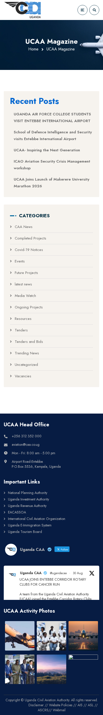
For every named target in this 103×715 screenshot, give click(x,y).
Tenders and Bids (29, 341)
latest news (23, 284)
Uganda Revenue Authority (27, 505)
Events (20, 261)
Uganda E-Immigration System (30, 525)
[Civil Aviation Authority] (22, 10)
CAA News (23, 227)
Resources (23, 318)
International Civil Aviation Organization (36, 518)
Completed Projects (30, 238)
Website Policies (60, 705)
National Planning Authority (27, 492)
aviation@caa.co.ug (26, 444)
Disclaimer (36, 705)
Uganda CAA (31, 572)
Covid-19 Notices (29, 249)
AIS (80, 705)
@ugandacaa (58, 573)
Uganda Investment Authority (28, 499)
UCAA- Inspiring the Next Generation (47, 150)
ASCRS (43, 710)
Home (33, 49)
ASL (91, 705)
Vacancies (23, 376)
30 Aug (78, 573)
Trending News (27, 353)
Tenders (21, 330)
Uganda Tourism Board (25, 531)
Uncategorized (26, 364)
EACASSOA (17, 512)
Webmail (59, 710)
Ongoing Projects (29, 307)
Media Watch (25, 295)
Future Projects (26, 272)
